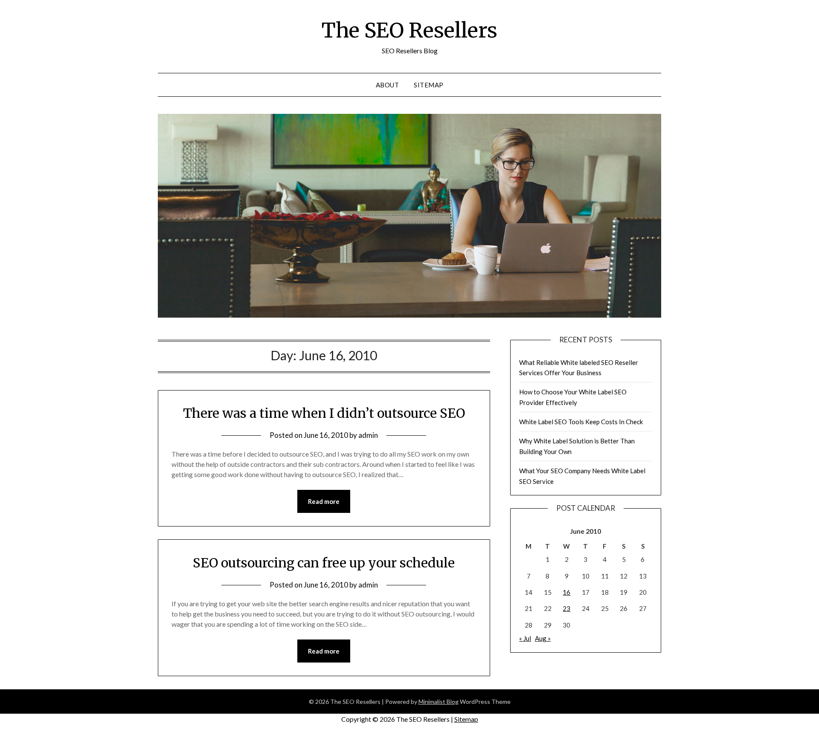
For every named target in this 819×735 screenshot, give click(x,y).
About (387, 85)
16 (566, 592)
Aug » (543, 638)
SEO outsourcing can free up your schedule (324, 563)
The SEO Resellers (409, 30)
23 (566, 608)
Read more (324, 501)
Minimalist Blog (438, 701)
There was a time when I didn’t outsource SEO (324, 413)
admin (368, 435)
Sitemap (429, 85)
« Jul (525, 638)
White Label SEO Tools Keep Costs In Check (581, 421)
